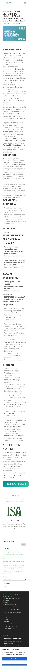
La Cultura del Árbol (9, 624)
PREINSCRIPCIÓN (16, 483)
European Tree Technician (10, 626)
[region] (14, 658)
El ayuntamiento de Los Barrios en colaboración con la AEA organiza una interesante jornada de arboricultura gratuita (14, 552)
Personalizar (14, 663)
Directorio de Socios (9, 631)
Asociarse (6, 621)
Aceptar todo (14, 658)
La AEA (6, 619)
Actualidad (13, 23)
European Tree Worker (9, 628)
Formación (19, 23)
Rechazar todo (14, 667)
